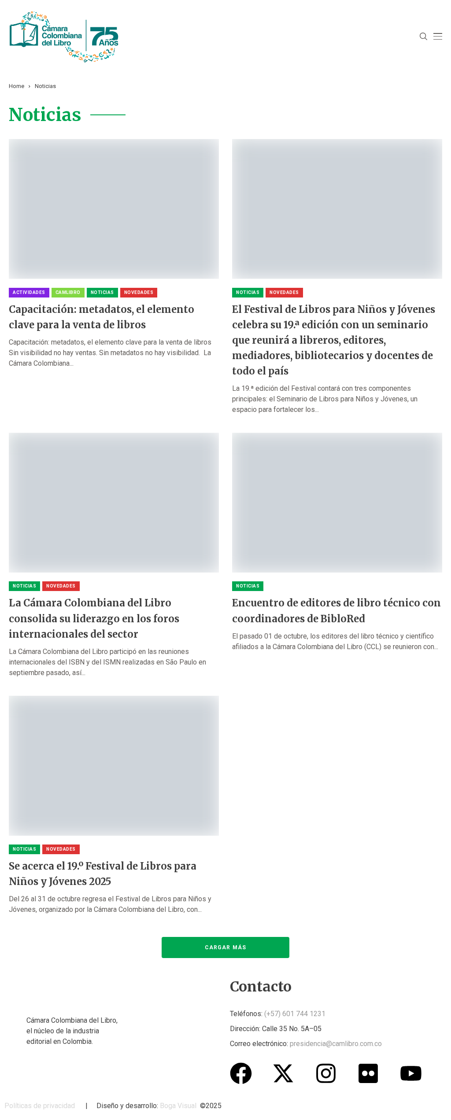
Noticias (45, 86)
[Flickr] (368, 1073)
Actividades (29, 292)
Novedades (139, 292)
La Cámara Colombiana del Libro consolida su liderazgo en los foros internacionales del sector (94, 618)
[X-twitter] (283, 1073)
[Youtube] (411, 1073)
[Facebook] (241, 1073)
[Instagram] (326, 1073)
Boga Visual (178, 1106)
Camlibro (68, 292)
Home (16, 86)
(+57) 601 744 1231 (294, 1014)
